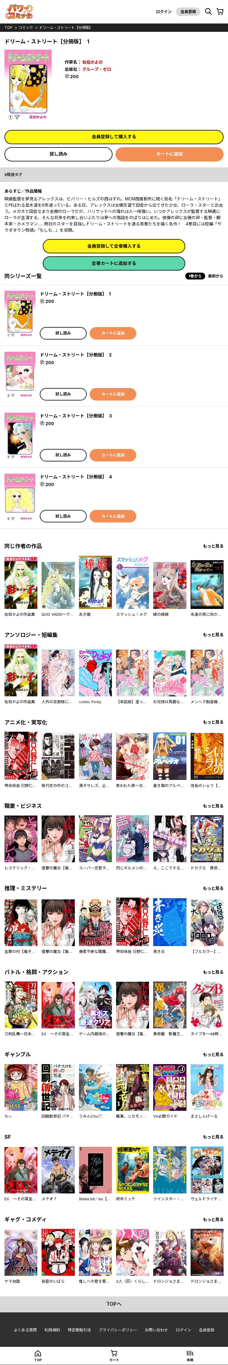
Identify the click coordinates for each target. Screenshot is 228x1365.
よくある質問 (25, 1330)
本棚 (190, 1360)
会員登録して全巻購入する (114, 246)
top (8, 27)
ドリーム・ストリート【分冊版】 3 (76, 416)
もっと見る (213, 546)
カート (114, 1360)
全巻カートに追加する (114, 263)
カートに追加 (169, 154)
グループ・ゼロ (96, 69)
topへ (114, 1304)
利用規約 (52, 1330)
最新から (216, 276)
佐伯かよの (92, 62)
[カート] (220, 11)
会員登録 (188, 11)
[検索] (208, 11)
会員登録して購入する (114, 136)
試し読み (58, 154)
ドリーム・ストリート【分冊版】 (66, 27)
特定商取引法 (79, 1330)
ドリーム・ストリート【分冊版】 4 (76, 477)
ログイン (164, 11)
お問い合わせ (156, 1330)
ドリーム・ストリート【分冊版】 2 (76, 355)
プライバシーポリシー (118, 1330)
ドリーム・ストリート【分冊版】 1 (75, 294)
